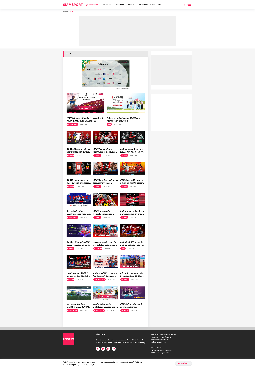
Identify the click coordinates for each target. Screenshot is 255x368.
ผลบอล (152, 4)
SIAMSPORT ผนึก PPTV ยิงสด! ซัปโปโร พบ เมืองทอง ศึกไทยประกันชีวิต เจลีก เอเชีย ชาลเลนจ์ (105, 243)
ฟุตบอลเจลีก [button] (119, 4)
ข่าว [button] (159, 4)
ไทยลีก (123, 248)
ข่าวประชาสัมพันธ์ (72, 310)
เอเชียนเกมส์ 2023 (99, 279)
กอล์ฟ (109, 124)
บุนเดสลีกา (70, 155)
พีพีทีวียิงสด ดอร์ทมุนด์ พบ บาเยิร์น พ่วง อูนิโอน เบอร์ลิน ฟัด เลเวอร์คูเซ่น (78, 181)
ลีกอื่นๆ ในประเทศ (72, 124)
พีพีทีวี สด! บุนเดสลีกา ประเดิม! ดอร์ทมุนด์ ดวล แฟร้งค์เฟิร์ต (102, 212)
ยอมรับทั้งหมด (183, 363)
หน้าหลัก (65, 11)
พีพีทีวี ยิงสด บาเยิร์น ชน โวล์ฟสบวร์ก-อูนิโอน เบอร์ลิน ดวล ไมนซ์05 (105, 150)
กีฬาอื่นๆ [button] (131, 4)
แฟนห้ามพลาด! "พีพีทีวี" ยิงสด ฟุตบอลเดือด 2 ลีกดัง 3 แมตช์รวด (78, 274)
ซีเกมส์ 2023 (124, 310)
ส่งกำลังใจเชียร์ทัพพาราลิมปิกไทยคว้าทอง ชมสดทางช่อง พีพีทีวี (78, 212)
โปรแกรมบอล (143, 4)
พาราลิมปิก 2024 (72, 217)
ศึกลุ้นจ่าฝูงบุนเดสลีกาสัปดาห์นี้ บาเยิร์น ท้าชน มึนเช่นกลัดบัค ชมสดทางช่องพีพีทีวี (132, 212)
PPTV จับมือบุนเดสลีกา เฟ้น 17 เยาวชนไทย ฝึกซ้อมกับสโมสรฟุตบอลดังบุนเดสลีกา (85, 119)
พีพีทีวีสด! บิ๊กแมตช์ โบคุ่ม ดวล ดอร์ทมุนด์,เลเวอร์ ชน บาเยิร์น (79, 150)
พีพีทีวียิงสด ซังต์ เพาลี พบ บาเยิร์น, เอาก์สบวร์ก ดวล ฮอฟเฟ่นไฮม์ (105, 181)
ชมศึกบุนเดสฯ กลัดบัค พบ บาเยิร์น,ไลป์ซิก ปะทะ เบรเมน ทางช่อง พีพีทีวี (132, 150)
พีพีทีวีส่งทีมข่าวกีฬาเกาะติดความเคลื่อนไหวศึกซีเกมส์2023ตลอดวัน (131, 305)
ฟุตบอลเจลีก (98, 248)
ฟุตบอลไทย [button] (107, 4)
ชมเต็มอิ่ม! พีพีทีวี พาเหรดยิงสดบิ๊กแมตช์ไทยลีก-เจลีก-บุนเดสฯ (131, 243)
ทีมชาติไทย (70, 248)
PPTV (71, 11)
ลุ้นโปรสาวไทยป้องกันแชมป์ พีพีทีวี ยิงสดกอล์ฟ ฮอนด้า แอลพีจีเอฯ (123, 119)
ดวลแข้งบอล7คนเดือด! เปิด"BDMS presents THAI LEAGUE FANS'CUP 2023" (78, 305)
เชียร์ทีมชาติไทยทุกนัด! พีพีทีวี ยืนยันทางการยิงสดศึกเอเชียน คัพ (78, 243)
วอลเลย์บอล (124, 279)
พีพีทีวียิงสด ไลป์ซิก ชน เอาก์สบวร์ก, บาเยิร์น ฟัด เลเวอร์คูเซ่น (131, 181)
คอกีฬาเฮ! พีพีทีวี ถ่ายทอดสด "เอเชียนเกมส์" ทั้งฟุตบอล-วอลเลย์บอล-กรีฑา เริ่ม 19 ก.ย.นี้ (105, 274)
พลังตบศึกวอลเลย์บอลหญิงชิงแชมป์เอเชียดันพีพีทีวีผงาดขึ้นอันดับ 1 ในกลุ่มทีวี (132, 274)
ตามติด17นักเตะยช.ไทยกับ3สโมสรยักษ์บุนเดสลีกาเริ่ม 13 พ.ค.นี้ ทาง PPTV (105, 305)
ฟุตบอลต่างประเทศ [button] (92, 4)
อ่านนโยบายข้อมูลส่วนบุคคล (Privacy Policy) (78, 364)
